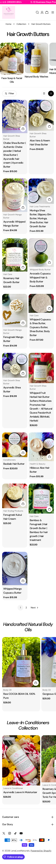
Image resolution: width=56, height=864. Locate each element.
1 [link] (20, 607)
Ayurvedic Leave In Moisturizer (20, 792)
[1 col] (44, 93)
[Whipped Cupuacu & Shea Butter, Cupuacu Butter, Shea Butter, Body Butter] (41, 303)
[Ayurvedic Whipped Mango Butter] (14, 195)
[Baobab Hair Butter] (14, 444)
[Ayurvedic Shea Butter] (14, 365)
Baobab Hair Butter (13, 464)
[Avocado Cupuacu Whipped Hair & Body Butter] (41, 252)
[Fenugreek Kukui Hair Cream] (14, 496)
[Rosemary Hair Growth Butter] (14, 255)
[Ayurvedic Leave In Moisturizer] (21, 760)
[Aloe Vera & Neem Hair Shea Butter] (41, 115)
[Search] (37, 12)
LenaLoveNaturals (20, 850)
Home (8, 24)
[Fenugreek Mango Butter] (14, 310)
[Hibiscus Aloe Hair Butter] (41, 446)
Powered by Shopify (41, 850)
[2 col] (51, 93)
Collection (21, 24)
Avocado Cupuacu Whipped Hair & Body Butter (40, 277)
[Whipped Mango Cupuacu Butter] (14, 568)
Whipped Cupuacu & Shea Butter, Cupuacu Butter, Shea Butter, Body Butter (40, 327)
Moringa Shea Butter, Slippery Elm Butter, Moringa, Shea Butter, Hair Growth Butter (40, 218)
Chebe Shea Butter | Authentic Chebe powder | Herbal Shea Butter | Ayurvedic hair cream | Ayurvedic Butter (14, 155)
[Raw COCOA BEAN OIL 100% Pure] (21, 662)
